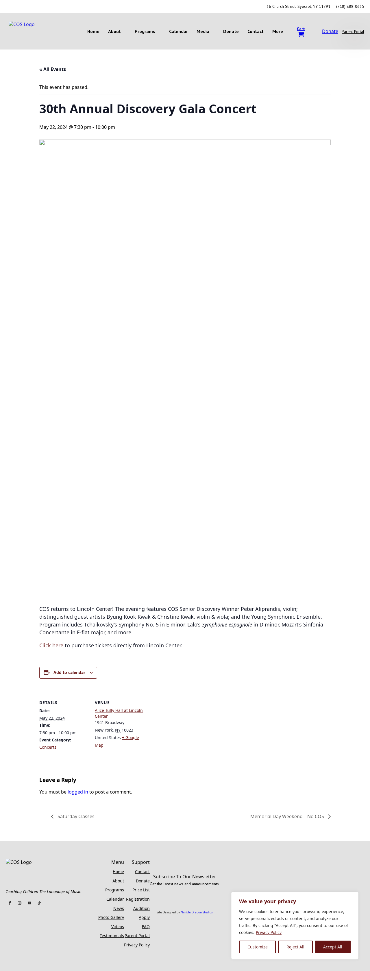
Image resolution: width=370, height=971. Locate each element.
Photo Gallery (111, 917)
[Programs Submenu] (160, 31)
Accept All (332, 947)
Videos (117, 926)
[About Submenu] (125, 31)
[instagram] (20, 7)
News (118, 908)
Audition (141, 908)
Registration (138, 899)
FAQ (146, 926)
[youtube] (31, 7)
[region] (294, 925)
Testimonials (112, 935)
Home (93, 31)
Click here (51, 645)
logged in (78, 792)
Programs (145, 31)
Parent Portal (137, 935)
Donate (231, 31)
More (277, 31)
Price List (141, 890)
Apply (144, 917)
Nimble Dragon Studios (197, 912)
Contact (255, 31)
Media (203, 31)
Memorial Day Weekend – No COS (287, 816)
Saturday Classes (75, 816)
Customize (257, 947)
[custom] (41, 7)
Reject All (295, 947)
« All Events (52, 69)
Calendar (178, 31)
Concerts (47, 747)
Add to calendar (69, 672)
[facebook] (10, 7)
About (114, 31)
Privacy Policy (269, 932)
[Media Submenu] (214, 31)
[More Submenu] (288, 31)
